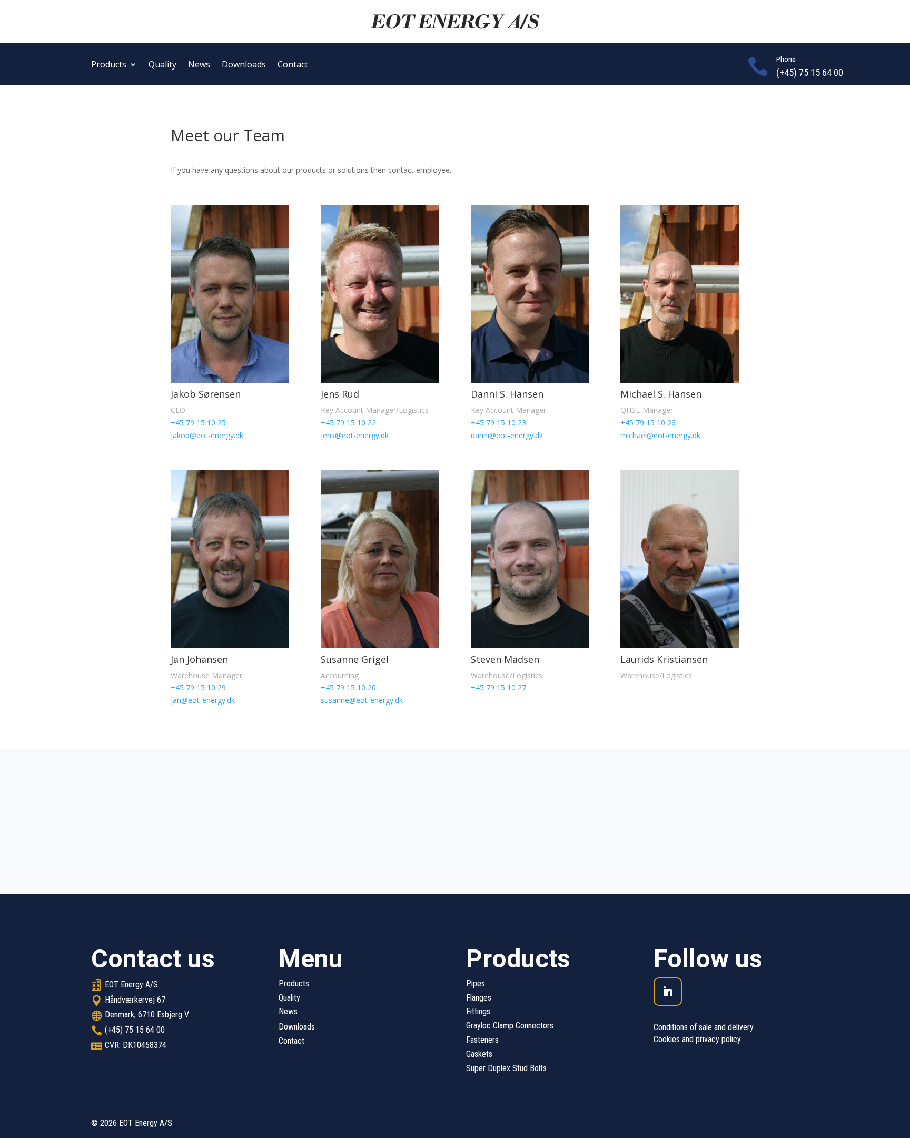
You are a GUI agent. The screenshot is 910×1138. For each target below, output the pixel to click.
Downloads (244, 65)
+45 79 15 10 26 (648, 423)
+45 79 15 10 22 (348, 423)
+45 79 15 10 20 (348, 687)
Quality (162, 65)
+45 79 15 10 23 (498, 423)
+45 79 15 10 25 (198, 423)
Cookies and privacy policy (697, 1039)
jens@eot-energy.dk (355, 435)
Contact (293, 65)
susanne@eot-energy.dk (362, 700)
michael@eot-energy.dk (660, 435)
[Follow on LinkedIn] (668, 991)
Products (108, 65)
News (199, 65)
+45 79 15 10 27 (498, 687)
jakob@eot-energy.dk (207, 435)
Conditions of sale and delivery (704, 1027)
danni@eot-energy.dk (507, 435)
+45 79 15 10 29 (198, 687)
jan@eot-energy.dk (203, 700)
